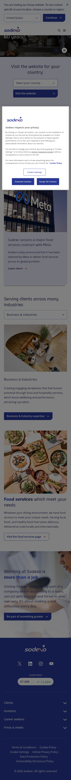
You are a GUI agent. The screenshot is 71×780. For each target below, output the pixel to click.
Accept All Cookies (47, 181)
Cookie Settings (34, 172)
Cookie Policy (56, 163)
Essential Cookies (23, 181)
